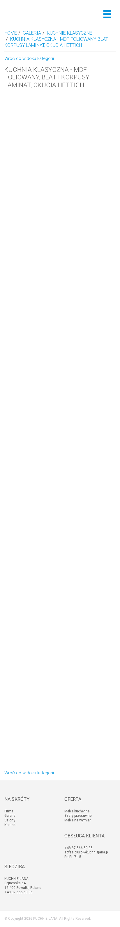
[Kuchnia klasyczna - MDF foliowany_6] (60, 150)
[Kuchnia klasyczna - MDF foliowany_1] (60, 706)
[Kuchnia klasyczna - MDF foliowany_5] (60, 261)
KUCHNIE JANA (45, 919)
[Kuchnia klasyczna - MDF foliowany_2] (60, 595)
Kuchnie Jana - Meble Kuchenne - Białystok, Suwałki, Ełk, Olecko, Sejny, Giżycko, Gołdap (32, 13)
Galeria (32, 33)
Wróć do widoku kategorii (29, 58)
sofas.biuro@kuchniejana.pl (86, 852)
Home (10, 33)
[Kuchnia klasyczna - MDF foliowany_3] (60, 484)
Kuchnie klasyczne (69, 33)
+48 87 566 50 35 (78, 848)
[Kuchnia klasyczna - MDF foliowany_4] (60, 372)
